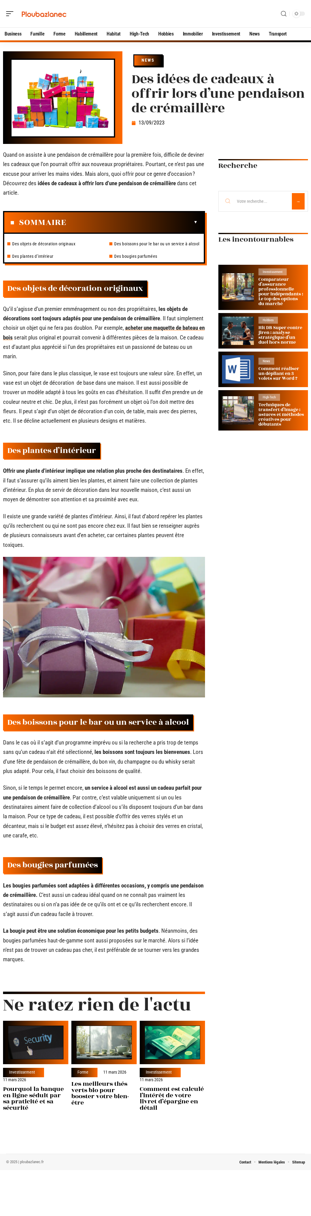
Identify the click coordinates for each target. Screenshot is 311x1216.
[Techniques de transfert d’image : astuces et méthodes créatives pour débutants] (238, 410)
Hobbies (268, 320)
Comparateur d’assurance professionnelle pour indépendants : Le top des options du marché (280, 291)
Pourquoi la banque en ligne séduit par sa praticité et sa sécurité (33, 1098)
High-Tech (269, 397)
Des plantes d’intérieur (32, 256)
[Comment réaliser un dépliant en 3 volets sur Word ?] (238, 369)
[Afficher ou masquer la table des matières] (132, 222)
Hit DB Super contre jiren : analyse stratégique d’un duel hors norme (280, 335)
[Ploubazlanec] (43, 13)
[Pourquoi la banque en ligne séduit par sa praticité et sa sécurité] (35, 1042)
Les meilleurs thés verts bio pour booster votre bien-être (100, 1093)
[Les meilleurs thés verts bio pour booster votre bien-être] (104, 1042)
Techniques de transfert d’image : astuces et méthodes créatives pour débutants (281, 414)
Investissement (22, 1072)
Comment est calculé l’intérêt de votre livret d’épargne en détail (172, 1098)
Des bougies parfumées (135, 256)
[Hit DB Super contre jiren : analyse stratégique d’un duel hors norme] (238, 331)
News (148, 60)
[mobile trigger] (11, 13)
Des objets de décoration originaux (43, 243)
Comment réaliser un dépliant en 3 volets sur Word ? (278, 373)
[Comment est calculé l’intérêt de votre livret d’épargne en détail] (172, 1042)
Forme (82, 1072)
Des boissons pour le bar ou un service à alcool (157, 243)
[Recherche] (283, 14)
